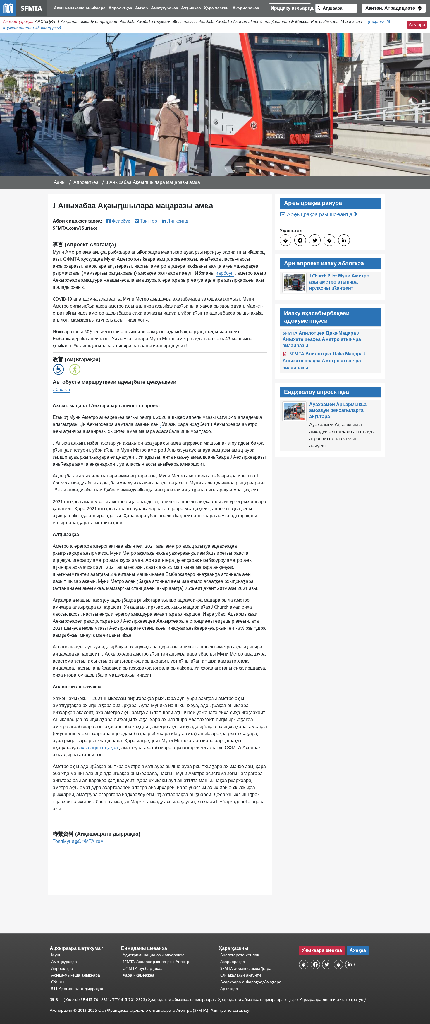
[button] (394, 8)
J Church (61, 389)
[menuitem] (79, 8)
